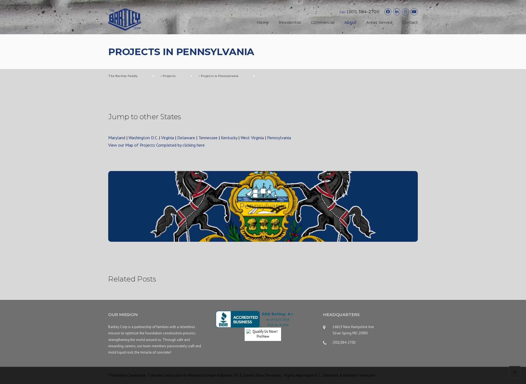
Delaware (186, 137)
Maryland (116, 137)
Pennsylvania (279, 137)
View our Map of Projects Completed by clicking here (156, 145)
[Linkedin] (396, 12)
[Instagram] (405, 12)
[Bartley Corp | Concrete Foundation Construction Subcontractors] (124, 19)
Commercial (323, 22)
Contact (410, 22)
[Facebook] (387, 12)
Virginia (167, 137)
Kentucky (229, 137)
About (350, 22)
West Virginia (252, 137)
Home (263, 22)
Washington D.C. (143, 137)
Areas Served (379, 22)
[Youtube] (414, 12)
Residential (290, 22)
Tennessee (208, 137)
